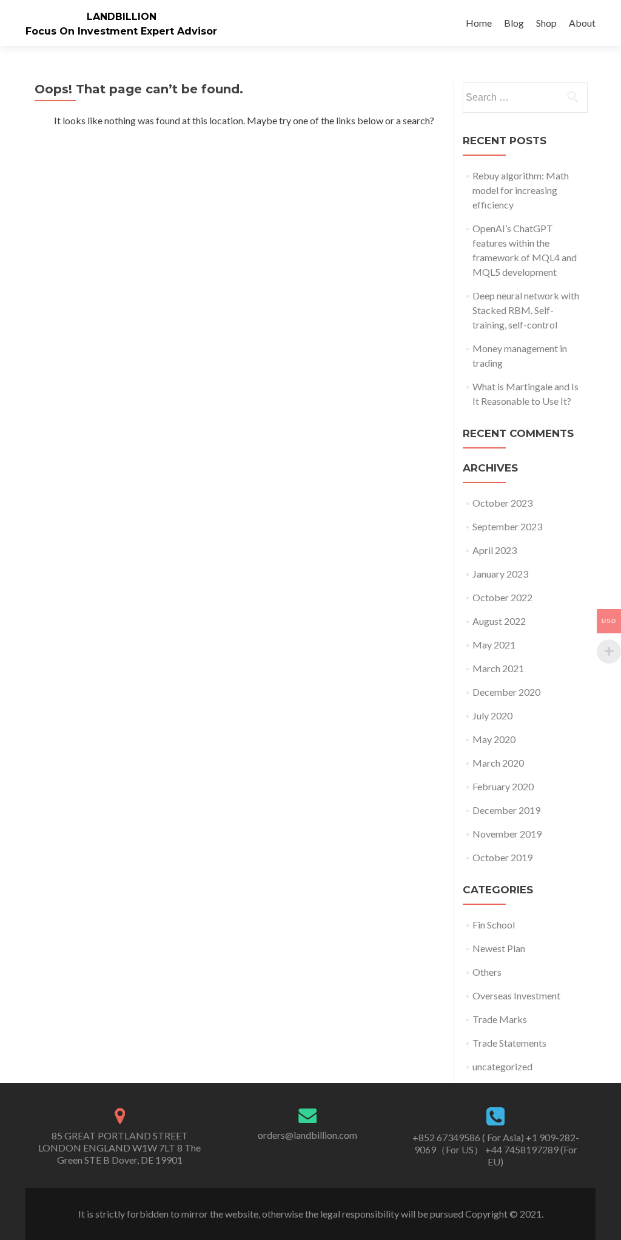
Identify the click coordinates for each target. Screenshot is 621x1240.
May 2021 (493, 644)
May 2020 (493, 739)
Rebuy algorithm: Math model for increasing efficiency (520, 190)
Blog (514, 22)
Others (487, 972)
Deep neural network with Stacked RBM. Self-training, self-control (525, 310)
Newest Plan (498, 948)
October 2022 (502, 597)
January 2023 (500, 573)
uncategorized (502, 1066)
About (582, 22)
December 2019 (506, 810)
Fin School (493, 924)
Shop (546, 22)
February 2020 (503, 786)
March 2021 (498, 668)
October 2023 (502, 502)
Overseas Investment (516, 995)
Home (479, 22)
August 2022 (499, 621)
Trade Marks (499, 1019)
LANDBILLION (121, 16)
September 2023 (507, 526)
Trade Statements (509, 1042)
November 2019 (507, 833)
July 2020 (492, 715)
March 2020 (498, 762)
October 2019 (502, 857)
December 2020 (506, 692)
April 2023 (494, 550)
